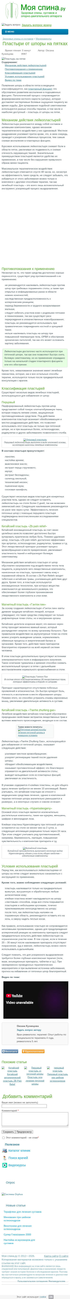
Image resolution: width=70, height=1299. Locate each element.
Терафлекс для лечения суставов (22, 1211)
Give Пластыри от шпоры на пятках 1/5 (48, 1051)
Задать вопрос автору (29, 1030)
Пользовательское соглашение (33, 1281)
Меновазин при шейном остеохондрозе (17, 1219)
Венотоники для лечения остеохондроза (18, 1227)
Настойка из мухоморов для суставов (19, 1242)
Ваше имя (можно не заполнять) (20, 1102)
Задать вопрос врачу (37, 25)
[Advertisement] (35, 228)
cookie (43, 1297)
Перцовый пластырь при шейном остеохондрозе (57, 1077)
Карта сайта (51, 1256)
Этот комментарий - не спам (22, 1137)
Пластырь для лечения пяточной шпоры (35, 1080)
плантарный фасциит (40, 88)
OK (51, 1297)
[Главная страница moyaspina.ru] (35, 10)
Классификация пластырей (20, 72)
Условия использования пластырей (24, 76)
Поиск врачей (18, 1157)
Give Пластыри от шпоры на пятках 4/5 (57, 1051)
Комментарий (10, 1110)
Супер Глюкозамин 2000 (17, 1234)
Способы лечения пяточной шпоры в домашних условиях (32, 733)
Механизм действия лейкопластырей (25, 65)
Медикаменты (43, 38)
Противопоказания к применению (24, 69)
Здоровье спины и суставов (18, 38)
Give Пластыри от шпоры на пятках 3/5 (54, 1051)
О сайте (63, 1256)
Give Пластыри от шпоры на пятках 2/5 (51, 1051)
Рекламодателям (57, 1281)
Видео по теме (13, 80)
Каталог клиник (19, 1150)
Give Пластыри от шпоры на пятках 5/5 (60, 1051)
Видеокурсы (17, 1165)
